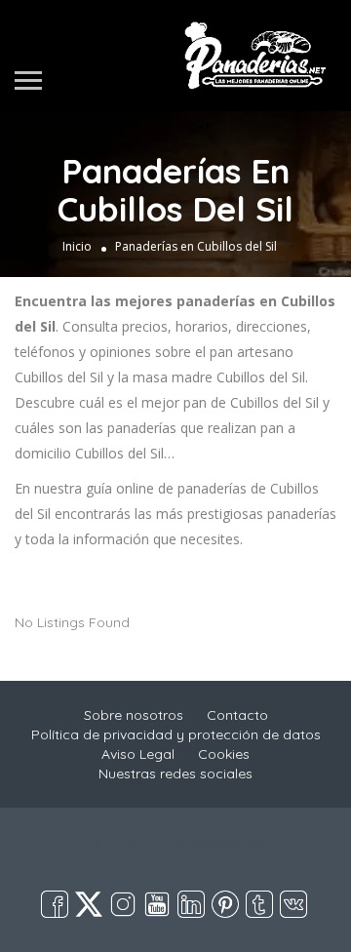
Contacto (237, 715)
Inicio (77, 246)
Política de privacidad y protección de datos (176, 734)
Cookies (224, 754)
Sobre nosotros (133, 715)
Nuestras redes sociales (175, 773)
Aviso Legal (138, 754)
